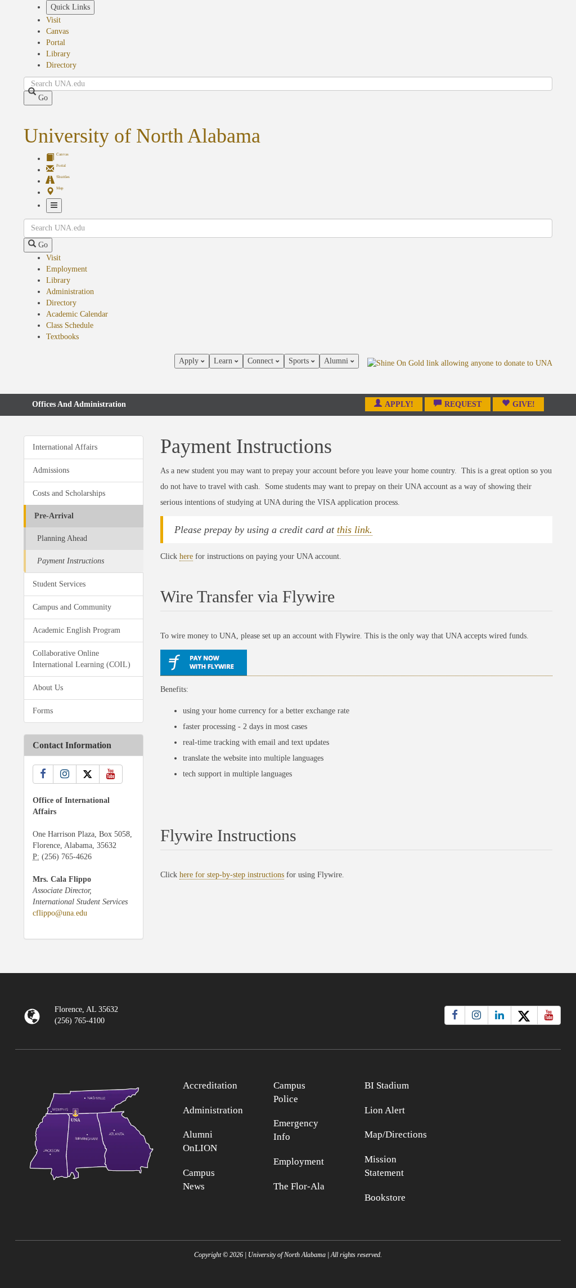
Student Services (59, 584)
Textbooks (62, 336)
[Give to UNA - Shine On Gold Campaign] (492, 1084)
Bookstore (385, 1197)
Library (58, 54)
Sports (300, 361)
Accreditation (210, 1085)
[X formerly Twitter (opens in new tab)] (524, 1015)
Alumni (337, 361)
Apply (190, 361)
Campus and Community (72, 607)
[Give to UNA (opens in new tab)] (460, 373)
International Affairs (65, 447)
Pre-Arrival (54, 516)
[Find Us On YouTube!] (111, 774)
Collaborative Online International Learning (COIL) (81, 659)
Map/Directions (395, 1134)
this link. (354, 529)
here (186, 556)
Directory (61, 65)
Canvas (57, 31)
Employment (66, 269)
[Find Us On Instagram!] (64, 774)
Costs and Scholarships (69, 493)
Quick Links (70, 7)
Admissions (51, 470)
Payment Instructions (70, 561)
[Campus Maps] (83, 1131)
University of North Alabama (142, 136)
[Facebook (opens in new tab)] (454, 1015)
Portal (55, 42)
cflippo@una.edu (60, 913)
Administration (70, 291)
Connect (262, 361)
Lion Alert (384, 1110)
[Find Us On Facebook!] (43, 774)
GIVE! (523, 404)
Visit (53, 20)
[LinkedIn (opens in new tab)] (499, 1015)
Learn (224, 361)
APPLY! (399, 404)
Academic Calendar (77, 314)
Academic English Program (76, 630)
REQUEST (463, 404)
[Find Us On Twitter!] (88, 774)
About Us (48, 687)
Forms (43, 711)
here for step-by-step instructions (231, 874)
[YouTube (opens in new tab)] (549, 1015)
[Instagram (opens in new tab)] (476, 1015)
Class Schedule (69, 325)
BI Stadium (386, 1085)
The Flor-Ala (299, 1186)
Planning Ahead (62, 538)
